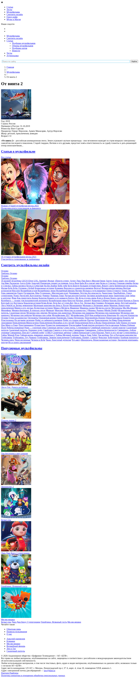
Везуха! (97, 288)
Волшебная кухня (29, 290)
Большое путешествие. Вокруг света (97, 286)
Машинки (74, 308)
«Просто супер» (62, 281)
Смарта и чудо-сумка (63, 330)
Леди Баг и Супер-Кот (63, 303)
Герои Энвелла (129, 290)
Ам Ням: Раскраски (10, 283)
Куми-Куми (46, 303)
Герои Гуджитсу (113, 290)
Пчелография (75, 325)
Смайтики (48, 330)
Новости (16, 50)
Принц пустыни (128, 323)
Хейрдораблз (114, 337)
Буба (10, 288)
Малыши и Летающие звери (96, 305)
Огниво (4, 318)
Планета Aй (128, 318)
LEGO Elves (27, 281)
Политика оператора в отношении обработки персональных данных (33, 675)
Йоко (14, 298)
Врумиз (78, 290)
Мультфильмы (13, 36)
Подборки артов (19, 48)
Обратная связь (14, 629)
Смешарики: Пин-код (20, 332)
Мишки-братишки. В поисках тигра (28, 310)
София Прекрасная (80, 332)
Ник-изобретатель (97, 315)
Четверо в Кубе (38, 340)
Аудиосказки (13, 55)
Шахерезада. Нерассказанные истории (99, 340)
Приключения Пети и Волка (88, 323)
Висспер (16, 290)
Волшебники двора (47, 290)
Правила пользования (17, 631)
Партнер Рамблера (9, 673)
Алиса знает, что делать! (123, 281)
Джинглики (107, 293)
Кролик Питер (116, 300)
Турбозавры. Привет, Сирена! (84, 337)
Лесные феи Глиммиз (94, 303)
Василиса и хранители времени (78, 288)
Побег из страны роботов (75, 320)
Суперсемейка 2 (130, 332)
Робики (123, 325)
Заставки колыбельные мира (100, 295)
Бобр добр (62, 286)
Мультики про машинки (83, 313)
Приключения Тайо (111, 323)
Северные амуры (55, 327)
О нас (9, 634)
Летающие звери (112, 303)
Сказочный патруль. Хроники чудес (26, 330)
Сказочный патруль (16, 651)
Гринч (20, 293)
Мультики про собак (41, 315)
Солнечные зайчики (61, 332)
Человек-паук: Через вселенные (15, 340)
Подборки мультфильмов (23, 43)
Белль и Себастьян (35, 286)
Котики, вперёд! (83, 300)
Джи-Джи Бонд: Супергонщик (26, 622)
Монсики (59, 310)
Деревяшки (74, 293)
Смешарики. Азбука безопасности (101, 330)
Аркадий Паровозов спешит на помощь (49, 283)
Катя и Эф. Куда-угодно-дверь (82, 298)
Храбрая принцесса (129, 337)
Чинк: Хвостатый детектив (58, 340)
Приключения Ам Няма (106, 320)
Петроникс (79, 318)
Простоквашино (26, 325)
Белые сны (6, 622)
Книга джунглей (118, 298)
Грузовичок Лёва (31, 293)
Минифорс (6, 310)
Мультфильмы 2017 (61, 315)
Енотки (82, 295)
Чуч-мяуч (76, 340)
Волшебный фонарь (65, 290)
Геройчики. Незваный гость (54, 622)
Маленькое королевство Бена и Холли (51, 305)
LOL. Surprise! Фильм (44, 281)
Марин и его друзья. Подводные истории (33, 308)
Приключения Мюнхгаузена (25, 323)
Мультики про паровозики (107, 313)
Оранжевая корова (47, 318)
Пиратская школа (114, 318)
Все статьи (6, 157)
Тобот (94, 335)
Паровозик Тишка (64, 318)
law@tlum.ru (49, 670)
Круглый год (7, 303)
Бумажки (59, 288)
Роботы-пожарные (15, 327)
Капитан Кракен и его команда (53, 298)
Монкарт (50, 310)
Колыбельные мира (58, 300)
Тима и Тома (85, 335)
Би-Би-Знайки (50, 286)
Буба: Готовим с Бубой (23, 288)
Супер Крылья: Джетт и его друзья (106, 332)
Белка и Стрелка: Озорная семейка (116, 283)
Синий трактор (118, 327)
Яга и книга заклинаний (19, 342)
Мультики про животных (60, 313)
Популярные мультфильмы (21, 348)
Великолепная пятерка (112, 288)
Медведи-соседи (103, 308)
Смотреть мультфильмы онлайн (25, 265)
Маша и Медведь (61, 308)
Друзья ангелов (71, 295)
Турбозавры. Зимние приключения (53, 337)
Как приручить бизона (27, 298)
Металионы (116, 308)
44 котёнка (16, 281)
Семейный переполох (100, 327)
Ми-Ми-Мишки (130, 308)
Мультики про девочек (37, 313)
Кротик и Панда (131, 300)
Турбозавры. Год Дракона (25, 337)
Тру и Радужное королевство (123, 335)
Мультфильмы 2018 (80, 315)
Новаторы (111, 315)
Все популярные (8, 354)
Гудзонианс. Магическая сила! (54, 293)
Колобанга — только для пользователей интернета (24, 300)
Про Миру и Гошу (9, 325)
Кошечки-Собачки (100, 300)
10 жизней (6, 281)
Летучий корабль (128, 303)
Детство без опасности (90, 293)
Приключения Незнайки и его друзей (56, 323)
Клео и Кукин (103, 298)
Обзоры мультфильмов (22, 46)
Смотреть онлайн (15, 38)
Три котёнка (103, 335)
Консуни (71, 300)
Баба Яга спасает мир (90, 283)
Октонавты (33, 318)
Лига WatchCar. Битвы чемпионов (17, 305)
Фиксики (102, 337)
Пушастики (39, 325)
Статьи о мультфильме (18, 151)
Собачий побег (37, 332)
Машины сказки (87, 308)
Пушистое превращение (57, 325)
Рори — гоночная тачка (35, 327)
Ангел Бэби (25, 283)
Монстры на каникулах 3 (76, 310)
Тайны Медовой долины (67, 335)
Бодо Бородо (74, 286)
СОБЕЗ (48, 332)
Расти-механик (112, 325)
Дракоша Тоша (57, 295)
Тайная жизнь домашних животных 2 (37, 335)
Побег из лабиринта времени (48, 320)
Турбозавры (6, 337)
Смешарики (78, 330)
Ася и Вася (74, 283)
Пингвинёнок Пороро (95, 318)
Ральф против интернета (93, 325)
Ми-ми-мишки (74, 622)
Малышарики (75, 305)
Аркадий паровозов (16, 639)
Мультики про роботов (21, 315)
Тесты (9, 53)
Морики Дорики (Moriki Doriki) (102, 310)
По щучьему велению (24, 320)
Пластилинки (7, 320)
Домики (46, 295)
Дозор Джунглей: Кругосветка (27, 295)
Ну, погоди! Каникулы (127, 315)
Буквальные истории (44, 288)
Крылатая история (32, 303)
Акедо (109, 281)
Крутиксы (18, 303)
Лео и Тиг (78, 303)
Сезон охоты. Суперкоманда (76, 327)
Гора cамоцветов (9, 293)
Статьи (10, 41)
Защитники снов (121, 295)
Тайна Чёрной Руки (10, 335)
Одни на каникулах (18, 318)
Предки (90, 320)
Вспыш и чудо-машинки (94, 290)
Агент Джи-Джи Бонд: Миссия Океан (87, 281)
